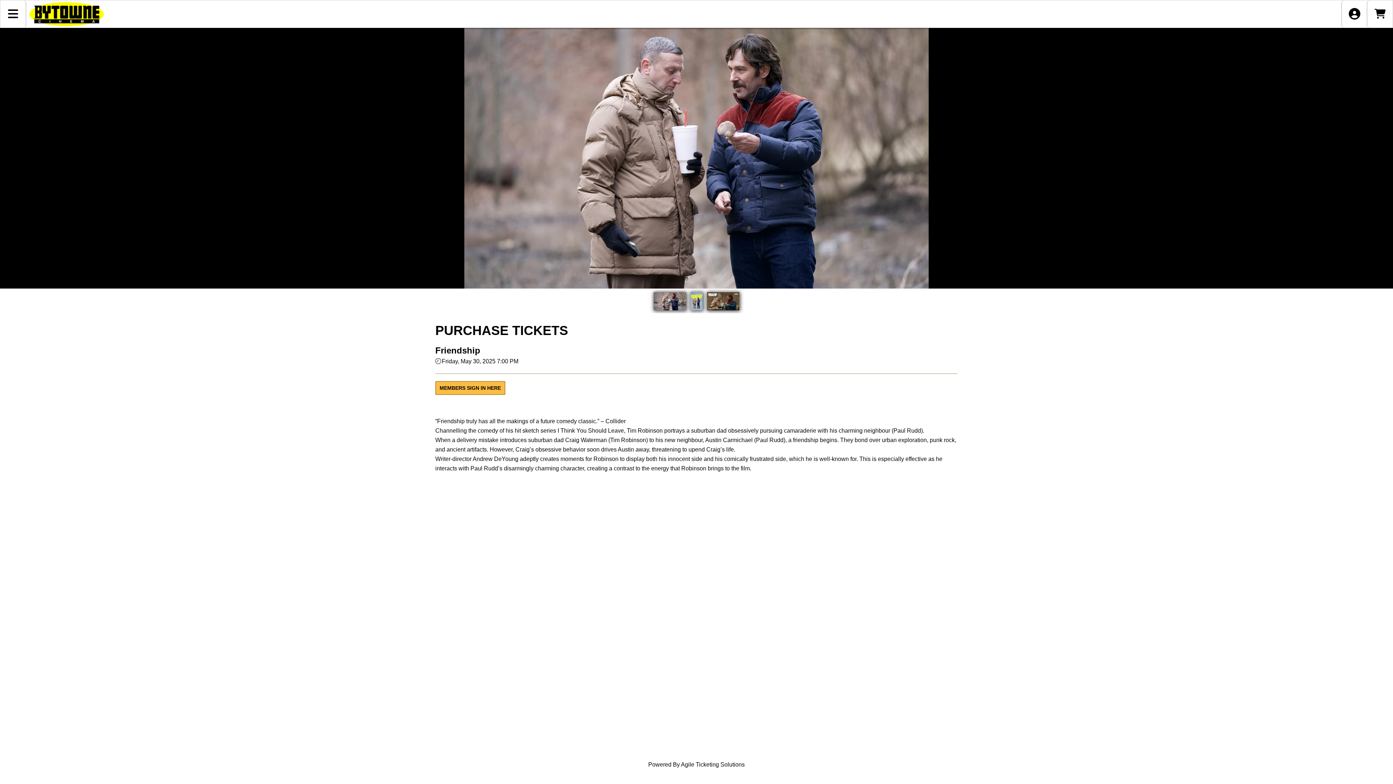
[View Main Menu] (13, 14)
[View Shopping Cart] (1380, 14)
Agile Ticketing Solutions (713, 764)
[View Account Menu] (1354, 14)
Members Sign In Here (470, 388)
